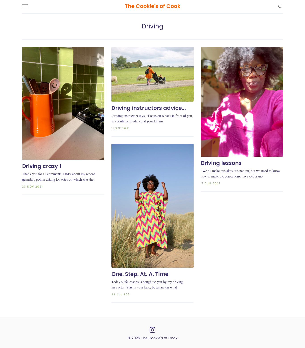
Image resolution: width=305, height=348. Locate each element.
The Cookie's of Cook (152, 6)
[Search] (280, 6)
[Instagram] (152, 329)
